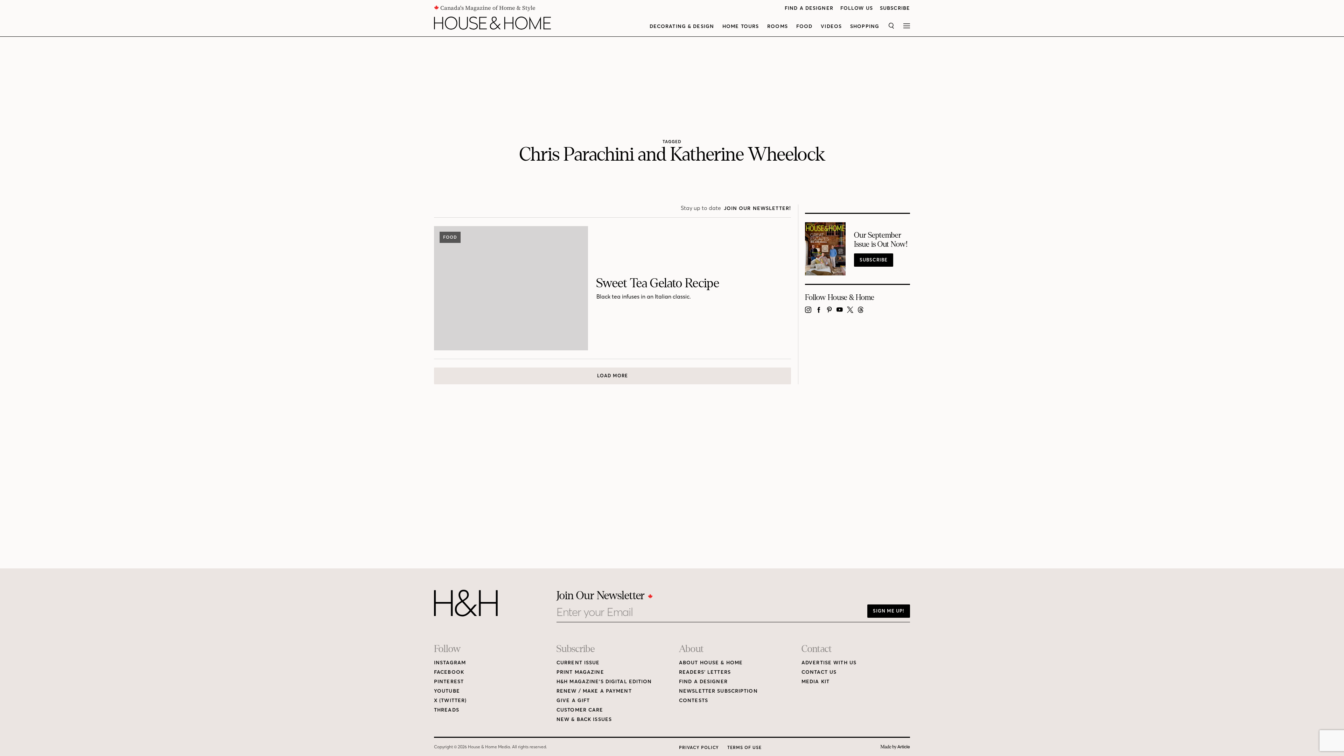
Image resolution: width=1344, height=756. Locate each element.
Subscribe (895, 8)
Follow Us (856, 8)
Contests (693, 701)
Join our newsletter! (757, 208)
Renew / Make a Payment (594, 691)
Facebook (449, 672)
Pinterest (449, 682)
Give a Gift (573, 701)
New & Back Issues (584, 719)
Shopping (864, 26)
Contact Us (819, 672)
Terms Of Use (744, 747)
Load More (612, 375)
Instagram (450, 663)
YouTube (447, 691)
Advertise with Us (829, 663)
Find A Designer (809, 8)
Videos (831, 26)
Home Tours (740, 26)
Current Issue (578, 663)
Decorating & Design (682, 26)
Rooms (777, 26)
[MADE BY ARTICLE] (895, 747)
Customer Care (579, 710)
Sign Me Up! (888, 611)
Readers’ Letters (705, 672)
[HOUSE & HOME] (492, 23)
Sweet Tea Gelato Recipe (657, 283)
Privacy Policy (699, 747)
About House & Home (711, 663)
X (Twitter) (450, 701)
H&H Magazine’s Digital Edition (604, 682)
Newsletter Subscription (718, 691)
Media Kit (816, 682)
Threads (446, 710)
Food (804, 26)
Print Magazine (580, 672)
